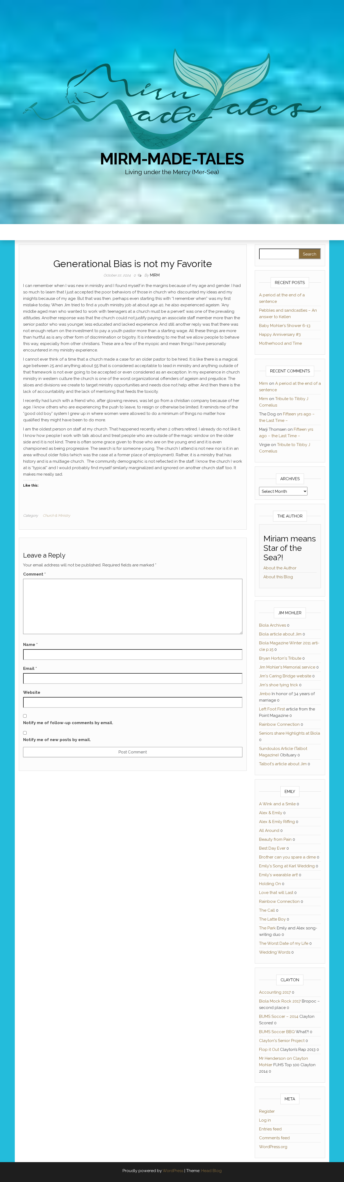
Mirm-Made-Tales (172, 158)
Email (30, 668)
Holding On (270, 883)
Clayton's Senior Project (281, 1040)
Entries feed (270, 1129)
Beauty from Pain (275, 839)
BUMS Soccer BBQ (277, 1031)
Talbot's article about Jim (283, 763)
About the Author (279, 568)
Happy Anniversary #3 (280, 334)
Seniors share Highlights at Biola (289, 733)
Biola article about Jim (280, 634)
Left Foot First (272, 709)
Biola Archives (272, 625)
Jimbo (265, 693)
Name (30, 644)
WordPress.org (273, 1146)
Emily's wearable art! (278, 874)
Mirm (155, 275)
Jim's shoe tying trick (278, 684)
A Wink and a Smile (277, 804)
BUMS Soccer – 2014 (278, 1016)
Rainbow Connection (279, 724)
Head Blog (211, 1170)
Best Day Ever (272, 848)
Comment (34, 574)
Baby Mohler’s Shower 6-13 (284, 325)
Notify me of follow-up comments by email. (68, 722)
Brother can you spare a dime (287, 857)
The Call (267, 910)
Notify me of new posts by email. (57, 739)
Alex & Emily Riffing (277, 821)
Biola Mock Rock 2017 (280, 1001)
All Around (269, 830)
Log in (265, 1120)
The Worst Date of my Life (283, 943)
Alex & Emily (270, 812)
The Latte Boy (272, 919)
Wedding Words (274, 952)
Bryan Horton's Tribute (280, 658)
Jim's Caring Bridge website (285, 676)
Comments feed (274, 1138)
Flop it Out (269, 1049)
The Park (267, 928)
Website (31, 692)
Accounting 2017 (275, 992)
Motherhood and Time (280, 343)
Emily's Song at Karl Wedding (287, 866)
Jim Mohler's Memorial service (287, 667)
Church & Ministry (56, 515)
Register (267, 1111)
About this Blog (278, 576)
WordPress (173, 1170)
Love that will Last (276, 892)
